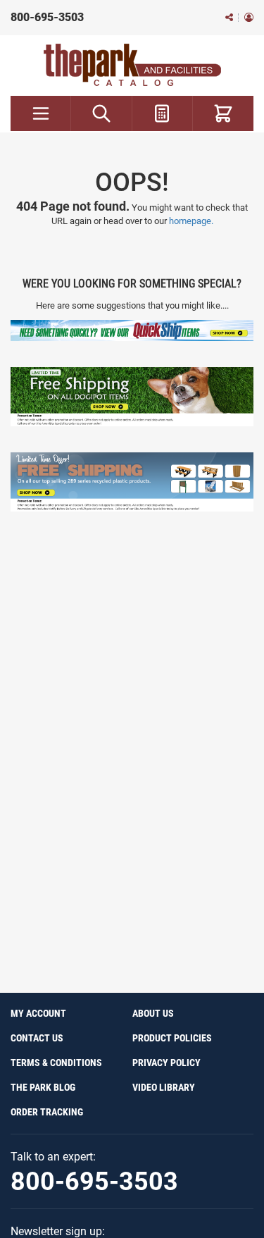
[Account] (248, 18)
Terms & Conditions (56, 1062)
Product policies (172, 1038)
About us (153, 1013)
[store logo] (132, 65)
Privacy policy (166, 1062)
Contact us (37, 1038)
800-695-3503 (47, 17)
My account (38, 1013)
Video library (163, 1087)
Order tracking (47, 1112)
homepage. (191, 221)
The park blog (43, 1087)
